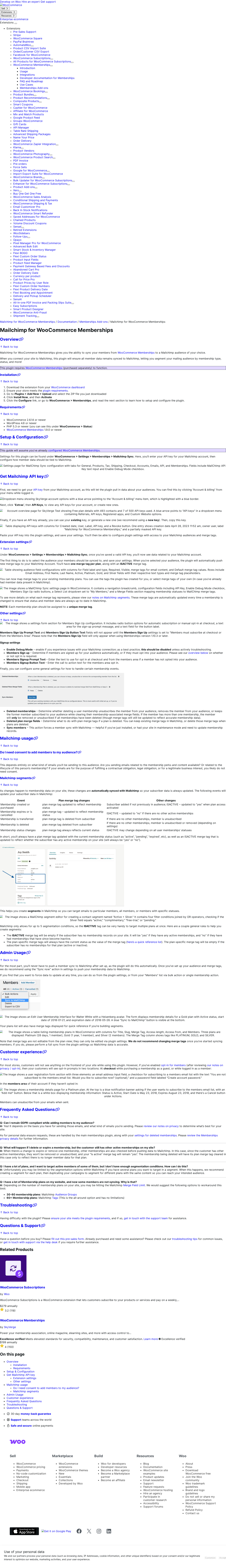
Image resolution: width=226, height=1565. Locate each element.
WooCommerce (26, 1463)
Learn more (151, 1339)
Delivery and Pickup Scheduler (32, 296)
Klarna (17, 147)
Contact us (192, 1513)
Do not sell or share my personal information (200, 1498)
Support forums (153, 1506)
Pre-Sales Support (24, 31)
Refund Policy (194, 1509)
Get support (48, 1)
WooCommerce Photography (31, 154)
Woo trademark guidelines (195, 1485)
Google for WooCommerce (30, 170)
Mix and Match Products (28, 114)
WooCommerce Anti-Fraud (30, 312)
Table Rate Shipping (25, 130)
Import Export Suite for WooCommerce (38, 173)
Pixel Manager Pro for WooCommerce (37, 243)
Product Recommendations (30, 97)
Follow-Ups (20, 236)
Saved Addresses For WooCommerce (36, 216)
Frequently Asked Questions (27, 1109)
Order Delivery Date (25, 272)
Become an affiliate (113, 1480)
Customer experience (21, 1051)
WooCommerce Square (27, 38)
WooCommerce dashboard (68, 387)
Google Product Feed (26, 117)
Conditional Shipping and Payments (35, 200)
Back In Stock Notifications (30, 210)
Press (188, 1467)
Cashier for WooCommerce (30, 107)
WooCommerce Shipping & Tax (32, 203)
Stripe (17, 35)
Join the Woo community (193, 1478)
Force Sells (20, 167)
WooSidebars (21, 233)
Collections (66, 1480)
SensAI (17, 299)
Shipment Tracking (25, 315)
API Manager (21, 127)
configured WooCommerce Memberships (74, 450)
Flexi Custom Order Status (29, 256)
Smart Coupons (23, 104)
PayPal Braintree (23, 41)
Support (16, 1419)
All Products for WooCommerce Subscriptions (42, 61)
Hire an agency (152, 1493)
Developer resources (114, 1467)
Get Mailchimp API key (22, 476)
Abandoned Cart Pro (26, 269)
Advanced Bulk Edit (25, 246)
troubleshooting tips (184, 1239)
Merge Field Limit (134, 1185)
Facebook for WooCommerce (31, 54)
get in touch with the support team (146, 1218)
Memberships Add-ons (34, 88)
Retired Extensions (25, 230)
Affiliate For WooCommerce (30, 111)
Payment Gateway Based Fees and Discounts (41, 266)
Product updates (153, 1476)
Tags (55, 1197)
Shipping (21, 1483)
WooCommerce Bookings (29, 91)
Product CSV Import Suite (29, 48)
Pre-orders (20, 163)
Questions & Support (20, 1225)
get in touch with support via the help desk (30, 1242)
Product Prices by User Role (30, 282)
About (189, 1463)
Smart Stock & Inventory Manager (34, 249)
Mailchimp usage (16, 738)
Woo (7, 1294)
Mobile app (23, 1486)
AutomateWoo (22, 45)
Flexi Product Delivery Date (30, 289)
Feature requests (153, 1486)
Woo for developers (113, 1463)
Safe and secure (21, 1425)
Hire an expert (31, 1)
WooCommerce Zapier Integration (34, 144)
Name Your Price (23, 137)
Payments (22, 1470)
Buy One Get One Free (27, 193)
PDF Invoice (20, 160)
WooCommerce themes (73, 1470)
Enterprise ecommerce (30, 1490)
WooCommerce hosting (158, 1490)
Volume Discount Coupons (29, 223)
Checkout (22, 1480)
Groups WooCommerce (28, 121)
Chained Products (24, 220)
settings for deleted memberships (156, 1135)
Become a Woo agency (115, 1470)
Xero (16, 190)
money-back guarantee (36, 1413)
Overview (9, 339)
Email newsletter (153, 1480)
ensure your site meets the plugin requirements (80, 1218)
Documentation (67, 321)
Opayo (17, 239)
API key (38, 489)
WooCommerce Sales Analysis (32, 196)
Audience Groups (66, 1194)
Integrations (27, 74)
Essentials (65, 1476)
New (61, 1473)
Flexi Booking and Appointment (33, 292)
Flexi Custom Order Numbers (31, 286)
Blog (146, 1463)
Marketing (22, 1476)
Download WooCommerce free (198, 1472)
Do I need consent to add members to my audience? (39, 752)
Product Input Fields (25, 259)
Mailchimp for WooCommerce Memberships (27, 321)
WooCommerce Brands (27, 177)
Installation (8, 375)
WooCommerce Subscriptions (31, 58)
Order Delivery (22, 140)
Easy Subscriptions (25, 305)
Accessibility (151, 1503)
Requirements (10, 407)
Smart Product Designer (28, 309)
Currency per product (26, 276)
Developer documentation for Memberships (47, 78)
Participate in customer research (155, 1498)
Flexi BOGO (20, 253)
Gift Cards (19, 124)
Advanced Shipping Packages (31, 134)
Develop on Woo (11, 1)
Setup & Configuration (21, 437)
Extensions (7, 22)
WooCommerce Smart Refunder (33, 213)
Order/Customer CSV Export (31, 51)
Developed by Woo (71, 1483)
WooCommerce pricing (30, 1467)
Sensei (17, 226)
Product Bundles (23, 94)
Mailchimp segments (16, 778)
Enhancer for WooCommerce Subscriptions (40, 183)
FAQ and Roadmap (31, 81)
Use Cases (26, 84)
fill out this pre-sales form (67, 1239)
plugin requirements (55, 390)
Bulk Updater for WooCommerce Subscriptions (42, 180)
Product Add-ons (24, 187)
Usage (24, 71)
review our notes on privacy (161, 1126)
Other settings (11, 613)
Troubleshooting (16, 1205)
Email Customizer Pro (26, 206)
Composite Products (26, 101)
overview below (198, 652)
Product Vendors (23, 150)
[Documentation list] (15, 23)
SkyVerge (10, 1327)
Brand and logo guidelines (195, 1491)
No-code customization (31, 1473)
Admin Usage (13, 952)
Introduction (27, 68)
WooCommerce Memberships (31, 64)
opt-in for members (173, 1065)
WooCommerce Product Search (33, 157)
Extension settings (14, 542)
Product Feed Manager (27, 263)
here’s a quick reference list (144, 942)
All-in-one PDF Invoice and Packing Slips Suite (42, 302)
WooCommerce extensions (68, 1465)
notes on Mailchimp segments (111, 597)
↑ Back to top (9, 346)
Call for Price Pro (24, 279)
